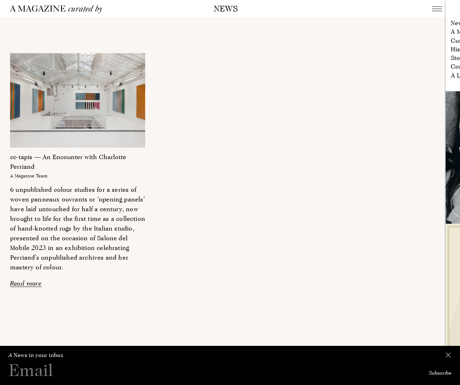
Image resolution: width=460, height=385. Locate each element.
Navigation (437, 8)
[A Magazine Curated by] (58, 9)
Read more (26, 283)
